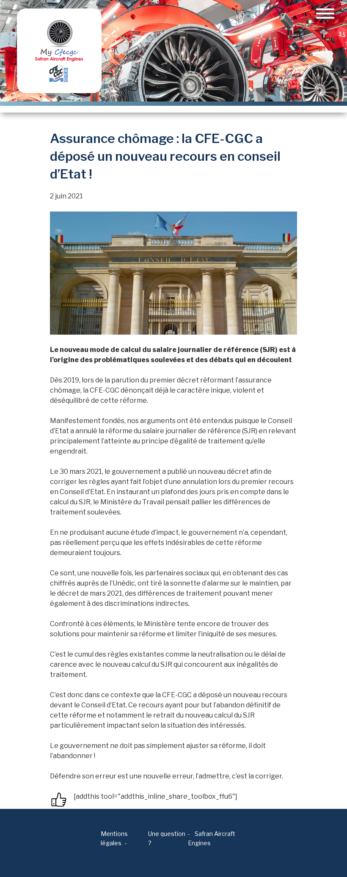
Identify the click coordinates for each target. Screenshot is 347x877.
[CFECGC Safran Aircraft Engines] (59, 50)
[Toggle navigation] (325, 13)
